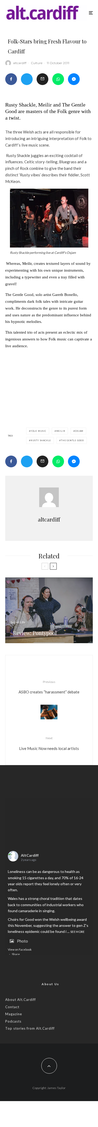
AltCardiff (30, 855)
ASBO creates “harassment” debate (49, 687)
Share (16, 954)
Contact (12, 1007)
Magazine (13, 1014)
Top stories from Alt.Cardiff (30, 1028)
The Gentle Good (72, 440)
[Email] (42, 79)
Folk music (38, 431)
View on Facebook (20, 949)
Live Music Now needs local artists (49, 743)
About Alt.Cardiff (20, 999)
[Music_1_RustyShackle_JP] (49, 218)
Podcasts (13, 1021)
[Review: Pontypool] (49, 610)
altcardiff (19, 63)
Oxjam (79, 431)
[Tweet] (27, 79)
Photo (22, 941)
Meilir (60, 431)
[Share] (11, 79)
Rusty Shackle (41, 440)
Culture (36, 63)
